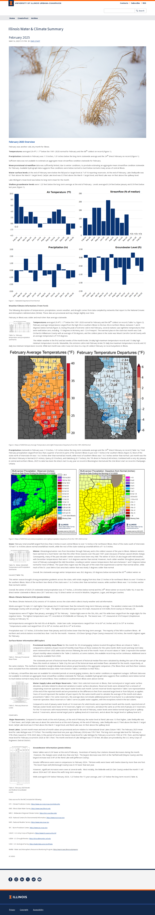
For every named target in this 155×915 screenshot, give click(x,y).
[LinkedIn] (22, 879)
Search (141, 10)
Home (12, 18)
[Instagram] (16, 879)
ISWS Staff (35, 41)
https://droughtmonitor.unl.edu (40, 839)
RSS (144, 3)
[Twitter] (28, 879)
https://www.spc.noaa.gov (38, 828)
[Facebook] (10, 879)
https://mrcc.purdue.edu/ (48, 813)
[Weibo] (33, 879)
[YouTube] (39, 879)
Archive (34, 18)
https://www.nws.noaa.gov (40, 822)
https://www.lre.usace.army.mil (45, 833)
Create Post (23, 18)
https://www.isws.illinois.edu (40, 809)
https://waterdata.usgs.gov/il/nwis (41, 844)
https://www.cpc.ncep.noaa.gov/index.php (45, 804)
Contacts (124, 3)
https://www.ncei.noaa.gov (55, 818)
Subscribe (135, 3)
